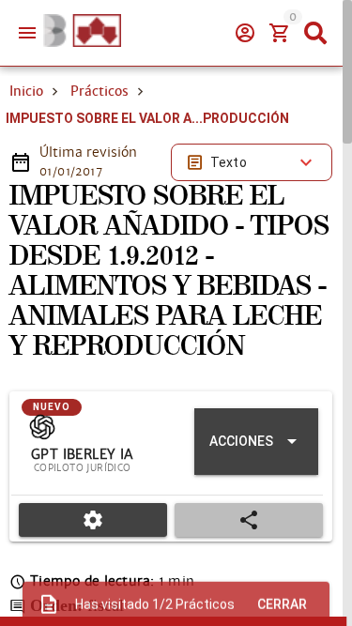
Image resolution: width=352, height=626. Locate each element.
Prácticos (99, 91)
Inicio (26, 91)
